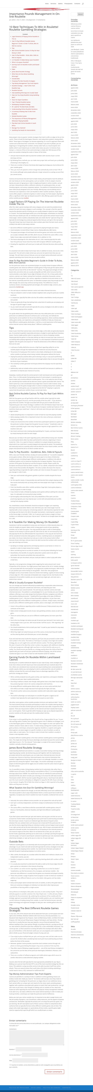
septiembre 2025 (76, 118)
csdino (73, 527)
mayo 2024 (74, 163)
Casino (73, 458)
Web (10, 1060)
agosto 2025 (74, 121)
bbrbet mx (74, 425)
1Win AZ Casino (75, 278)
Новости (73, 895)
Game (72, 552)
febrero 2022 (75, 232)
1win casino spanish (77, 287)
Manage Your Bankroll (18, 128)
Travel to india (75, 809)
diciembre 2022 (75, 207)
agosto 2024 (74, 154)
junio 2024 (74, 160)
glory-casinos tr (75, 557)
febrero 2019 (75, 265)
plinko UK (74, 743)
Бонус (73, 854)
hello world (74, 560)
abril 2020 (74, 254)
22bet (72, 355)
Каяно (73, 881)
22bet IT (73, 361)
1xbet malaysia (75, 342)
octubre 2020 (75, 240)
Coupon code (75, 516)
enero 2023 (74, 204)
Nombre (12, 1049)
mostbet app (20, 287)
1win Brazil (74, 284)
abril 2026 (74, 99)
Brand (73, 450)
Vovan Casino (75, 833)
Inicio (47, 3)
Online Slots (74, 694)
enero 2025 (74, 140)
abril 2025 (74, 132)
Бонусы (73, 856)
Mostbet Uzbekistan (77, 664)
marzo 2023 (74, 199)
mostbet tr (74, 655)
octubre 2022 (75, 213)
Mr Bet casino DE (76, 669)
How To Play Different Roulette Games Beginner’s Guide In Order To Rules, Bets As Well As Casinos (25, 43)
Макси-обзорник (76, 886)
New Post (74, 683)
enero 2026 (74, 107)
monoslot (74, 615)
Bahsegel (73, 414)
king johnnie (74, 577)
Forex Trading (75, 543)
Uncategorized (30, 20)
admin (14, 20)
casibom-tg (74, 455)
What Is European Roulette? (20, 62)
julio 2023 (74, 188)
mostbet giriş (75, 632)
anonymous (74, 378)
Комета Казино (75, 883)
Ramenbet (74, 755)
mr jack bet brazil (76, 672)
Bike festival (74, 430)
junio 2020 (74, 249)
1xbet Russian (75, 350)
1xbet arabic (74, 311)
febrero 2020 (75, 260)
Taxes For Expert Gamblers (20, 100)
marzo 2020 (74, 257)
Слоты (73, 913)
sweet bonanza (75, 796)
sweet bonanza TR (76, 798)
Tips (13, 48)
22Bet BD (73, 358)
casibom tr (74, 453)
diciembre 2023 (75, 177)
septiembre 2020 (76, 243)
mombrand (74, 598)
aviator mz (74, 397)
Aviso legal (36, 1087)
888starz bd (74, 372)
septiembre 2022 (76, 215)
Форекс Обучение (76, 916)
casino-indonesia (76, 487)
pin (72, 713)
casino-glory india (76, 485)
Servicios (53, 3)
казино (73, 867)
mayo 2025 (74, 129)
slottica (73, 785)
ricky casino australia (77, 771)
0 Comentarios (40, 20)
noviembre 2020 (76, 238)
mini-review (74, 593)
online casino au (76, 691)
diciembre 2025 (75, 110)
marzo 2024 (74, 168)
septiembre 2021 (76, 235)
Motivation (74, 666)
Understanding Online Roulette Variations (24, 109)
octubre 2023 (75, 182)
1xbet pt (73, 347)
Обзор (73, 902)
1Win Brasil (74, 281)
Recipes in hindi (76, 760)
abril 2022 (74, 229)
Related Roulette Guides (19, 116)
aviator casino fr (76, 392)
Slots (72, 780)
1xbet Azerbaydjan (76, 317)
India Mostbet (75, 568)
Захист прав (75, 859)
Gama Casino (75, 549)
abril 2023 (74, 196)
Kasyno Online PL (76, 574)
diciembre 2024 (75, 143)
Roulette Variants (17, 90)
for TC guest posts (76, 540)
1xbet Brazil (74, 319)
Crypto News (75, 524)
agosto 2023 (74, 185)
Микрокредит (75, 889)
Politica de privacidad (19, 1087)
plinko (73, 738)
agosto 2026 (74, 88)
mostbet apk (74, 620)
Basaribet (74, 419)
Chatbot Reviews (76, 504)
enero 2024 (74, 174)
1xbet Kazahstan (76, 333)
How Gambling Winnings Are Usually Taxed (25, 93)
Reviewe (73, 766)
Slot (72, 777)
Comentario (12, 1029)
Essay (72, 535)
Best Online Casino (76, 428)
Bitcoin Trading (75, 436)
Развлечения (75, 908)
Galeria (60, 3)
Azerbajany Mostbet (77, 405)
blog (72, 442)
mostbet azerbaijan (77, 626)
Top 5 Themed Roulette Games (21, 102)
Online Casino (75, 689)
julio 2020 (74, 246)
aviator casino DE (76, 389)
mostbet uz (74, 658)
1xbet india (74, 331)
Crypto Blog (74, 522)
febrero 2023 (75, 202)
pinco (72, 730)
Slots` (73, 782)
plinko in (73, 741)
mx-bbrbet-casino (76, 675)
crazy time (74, 519)
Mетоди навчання (76, 677)
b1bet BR (73, 411)
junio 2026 (74, 93)
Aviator (73, 383)
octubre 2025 (75, 115)
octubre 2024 (75, 149)
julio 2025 (74, 124)
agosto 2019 (74, 263)
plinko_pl (73, 746)
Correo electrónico (15, 1055)
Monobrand (74, 606)
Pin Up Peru (74, 727)
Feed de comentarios (77, 935)
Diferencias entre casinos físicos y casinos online (76, 26)
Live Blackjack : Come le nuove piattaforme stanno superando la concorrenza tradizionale (77, 54)
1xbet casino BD (76, 322)
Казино (73, 865)
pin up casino (75, 721)
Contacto (77, 3)
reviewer (73, 768)
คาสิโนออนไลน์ (75, 922)
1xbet (72, 306)
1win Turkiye (75, 297)
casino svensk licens (77, 472)
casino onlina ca (76, 464)
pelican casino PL (76, 710)
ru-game (73, 774)
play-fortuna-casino (77, 735)
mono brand (74, 601)
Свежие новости (76, 911)
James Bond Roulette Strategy (21, 71)
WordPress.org (75, 937)
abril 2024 (74, 166)
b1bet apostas (75, 408)
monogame (74, 612)
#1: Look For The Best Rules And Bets (23, 107)
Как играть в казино (77, 873)
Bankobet (74, 417)
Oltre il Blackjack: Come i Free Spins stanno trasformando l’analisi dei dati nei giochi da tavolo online (77, 67)
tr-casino (73, 801)
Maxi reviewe (75, 585)
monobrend (74, 609)
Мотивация (74, 892)
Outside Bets (16, 79)
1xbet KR (73, 339)
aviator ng (74, 400)
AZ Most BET (74, 403)
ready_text (74, 757)
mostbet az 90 (75, 623)
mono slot (74, 604)
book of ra (74, 444)
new (72, 680)
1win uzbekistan (76, 300)
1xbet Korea (74, 336)
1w (72, 276)
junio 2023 (74, 190)
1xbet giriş (74, 328)
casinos (73, 495)
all (71, 375)
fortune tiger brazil (76, 546)
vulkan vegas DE (76, 835)
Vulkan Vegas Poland (77, 848)
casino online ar (76, 467)
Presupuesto (68, 3)
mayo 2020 (74, 252)
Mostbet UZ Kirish (76, 661)
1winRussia (74, 303)
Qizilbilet (73, 752)
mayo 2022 (74, 227)
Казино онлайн (75, 870)
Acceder (73, 929)
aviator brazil (75, 386)
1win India (74, 289)
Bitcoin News (75, 433)
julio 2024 (74, 157)
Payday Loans (75, 707)
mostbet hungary (76, 634)
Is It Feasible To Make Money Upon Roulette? (25, 60)
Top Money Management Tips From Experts (25, 83)
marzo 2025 (74, 135)
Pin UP (73, 716)
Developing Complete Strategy (21, 104)
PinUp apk (74, 732)
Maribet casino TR (76, 579)
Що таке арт (75, 919)
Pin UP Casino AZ (76, 724)
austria (73, 380)
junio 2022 (74, 224)
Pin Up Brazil (75, 718)
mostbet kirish (75, 640)
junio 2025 (74, 127)
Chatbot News (75, 501)
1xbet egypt (74, 325)
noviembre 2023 (76, 179)
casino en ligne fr (76, 461)
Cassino (73, 498)
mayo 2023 (74, 193)
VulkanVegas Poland (77, 851)
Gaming (73, 554)
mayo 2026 (74, 96)
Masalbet (74, 582)
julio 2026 (74, 91)
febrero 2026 (75, 104)
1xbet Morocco (75, 344)
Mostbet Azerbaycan (77, 629)
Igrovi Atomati (75, 565)
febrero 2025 (75, 138)
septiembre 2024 (76, 152)
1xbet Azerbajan (76, 314)
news (72, 686)
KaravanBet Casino (76, 571)
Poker (13, 69)
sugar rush (74, 793)
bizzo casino (74, 439)
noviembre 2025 (76, 113)
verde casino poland (77, 825)
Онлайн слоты (75, 905)
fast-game (74, 538)
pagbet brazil (75, 705)
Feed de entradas (76, 932)
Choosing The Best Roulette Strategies (23, 81)
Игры (72, 862)
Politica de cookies (51, 1087)
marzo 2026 (74, 102)
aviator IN (74, 394)
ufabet (73, 812)
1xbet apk (74, 308)
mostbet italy (75, 637)
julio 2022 (74, 221)
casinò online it (75, 469)
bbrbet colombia (76, 422)
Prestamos (74, 749)
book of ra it (74, 447)
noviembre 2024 (76, 146)
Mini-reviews (75, 595)
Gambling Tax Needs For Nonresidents (23, 130)
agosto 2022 (74, 218)
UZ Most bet (74, 817)
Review (73, 763)
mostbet (26, 198)
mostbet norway (76, 643)
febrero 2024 (75, 171)
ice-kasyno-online (76, 563)
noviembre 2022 (76, 210)
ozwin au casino (76, 702)
